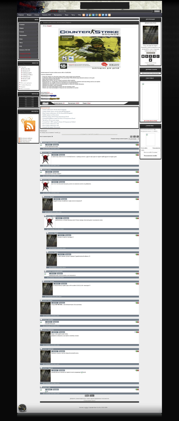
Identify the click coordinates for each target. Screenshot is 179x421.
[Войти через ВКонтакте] (143, 56)
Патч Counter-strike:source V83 (50, 125)
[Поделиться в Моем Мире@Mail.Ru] (96, 15)
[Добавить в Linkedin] (93, 15)
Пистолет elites (26, 68)
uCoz (86, 407)
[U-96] (41, 389)
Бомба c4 (25, 80)
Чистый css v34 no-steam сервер (50, 120)
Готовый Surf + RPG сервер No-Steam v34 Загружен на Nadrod (58, 122)
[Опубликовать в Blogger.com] (83, 15)
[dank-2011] (41, 322)
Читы (73, 15)
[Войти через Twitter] (150, 60)
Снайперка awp (26, 76)
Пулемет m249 (26, 78)
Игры (66, 15)
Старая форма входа (150, 62)
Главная (21, 15)
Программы (58, 15)
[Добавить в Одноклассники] (99, 15)
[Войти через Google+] (158, 56)
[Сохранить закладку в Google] (90, 15)
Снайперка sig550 (27, 72)
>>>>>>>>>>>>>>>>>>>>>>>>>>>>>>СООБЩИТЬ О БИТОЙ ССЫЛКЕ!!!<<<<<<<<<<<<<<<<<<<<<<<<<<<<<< (89, 134)
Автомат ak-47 (26, 70)
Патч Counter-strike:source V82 (50, 123)
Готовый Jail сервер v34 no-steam (51, 127)
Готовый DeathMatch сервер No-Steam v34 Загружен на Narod (58, 118)
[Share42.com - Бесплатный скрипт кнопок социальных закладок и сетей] (109, 15)
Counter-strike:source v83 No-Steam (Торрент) (54, 109)
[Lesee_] (41, 172)
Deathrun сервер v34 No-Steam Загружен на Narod (55, 116)
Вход (93, 400)
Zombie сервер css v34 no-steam (50, 114)
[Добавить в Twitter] (103, 15)
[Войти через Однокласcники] (147, 56)
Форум (29, 15)
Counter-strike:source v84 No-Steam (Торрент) (57, 22)
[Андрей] (45, 159)
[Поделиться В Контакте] (106, 15)
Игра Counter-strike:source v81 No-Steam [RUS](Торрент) (57, 113)
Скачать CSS (46, 15)
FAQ (79, 15)
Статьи (37, 15)
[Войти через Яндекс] (154, 56)
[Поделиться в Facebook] (87, 15)
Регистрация (150, 64)
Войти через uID (150, 52)
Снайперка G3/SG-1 (28, 74)
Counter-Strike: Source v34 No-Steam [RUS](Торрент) (56, 111)
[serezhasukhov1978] (41, 144)
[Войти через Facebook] (150, 56)
